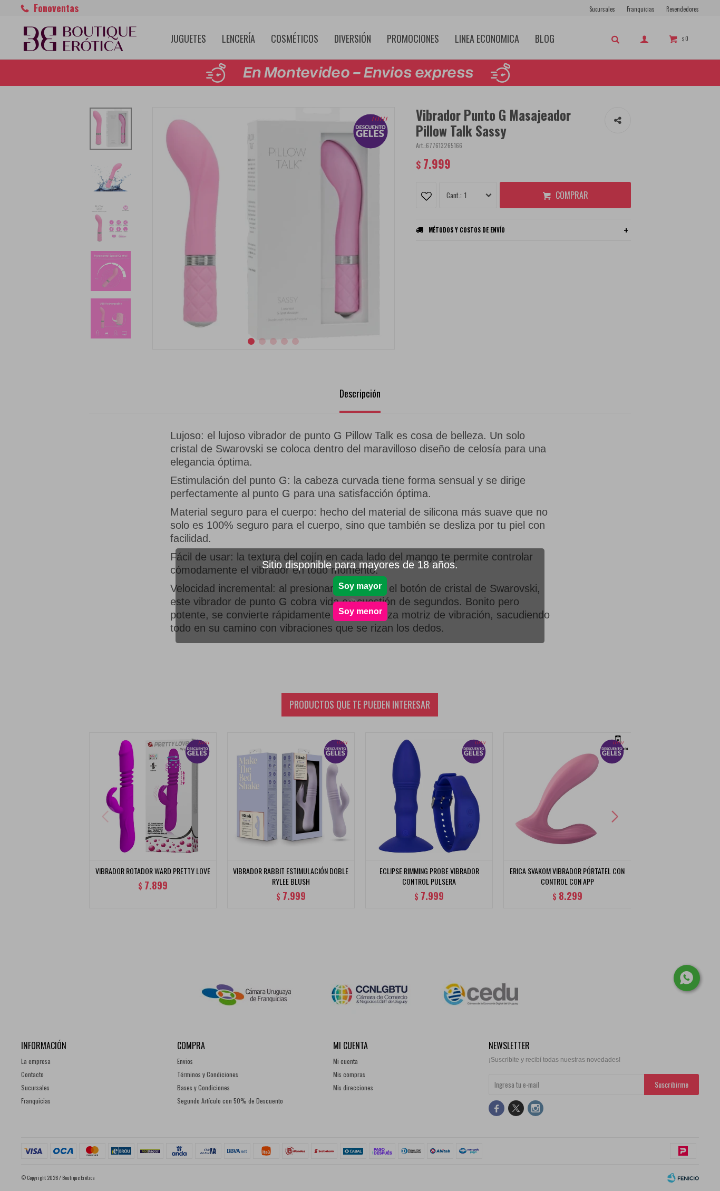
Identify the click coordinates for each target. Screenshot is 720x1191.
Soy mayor (360, 586)
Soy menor (360, 611)
